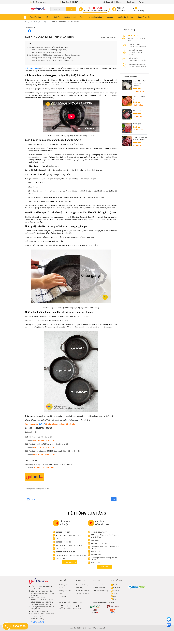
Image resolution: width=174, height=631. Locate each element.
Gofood (41, 424)
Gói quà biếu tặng (99, 588)
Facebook (116, 585)
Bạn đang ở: (71, 2)
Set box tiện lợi (70, 17)
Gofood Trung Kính (63, 542)
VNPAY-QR (62, 608)
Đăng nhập (121, 10)
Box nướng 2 (137, 124)
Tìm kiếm (70, 9)
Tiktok (115, 593)
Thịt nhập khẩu (35, 17)
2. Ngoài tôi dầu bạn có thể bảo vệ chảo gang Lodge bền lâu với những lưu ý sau (53, 55)
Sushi (82, 17)
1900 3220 (95, 8)
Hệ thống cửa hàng (39, 2)
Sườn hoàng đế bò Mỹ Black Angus (140, 138)
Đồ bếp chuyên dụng (126, 17)
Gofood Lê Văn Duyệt (99, 543)
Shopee (115, 599)
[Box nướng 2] (127, 128)
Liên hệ (61, 588)
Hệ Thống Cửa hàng (87, 513)
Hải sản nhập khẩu (53, 17)
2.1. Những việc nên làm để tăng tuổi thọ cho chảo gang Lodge (50, 58)
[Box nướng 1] (127, 114)
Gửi (114, 499)
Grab (114, 596)
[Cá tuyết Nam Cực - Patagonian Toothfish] (127, 85)
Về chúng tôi (108, 2)
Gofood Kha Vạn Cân (99, 532)
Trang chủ (28, 22)
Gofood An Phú (97, 555)
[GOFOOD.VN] (38, 9)
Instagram (116, 588)
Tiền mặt (69, 608)
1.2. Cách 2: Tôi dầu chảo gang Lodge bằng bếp (45, 52)
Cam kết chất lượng (82, 593)
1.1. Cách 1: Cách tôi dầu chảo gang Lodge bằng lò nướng (48, 50)
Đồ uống (110, 17)
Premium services (99, 585)
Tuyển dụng (62, 596)
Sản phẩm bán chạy (129, 77)
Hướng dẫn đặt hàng (83, 590)
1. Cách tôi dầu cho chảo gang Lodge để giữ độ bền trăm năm (47, 47)
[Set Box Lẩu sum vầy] (127, 101)
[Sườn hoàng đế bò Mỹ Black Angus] (127, 141)
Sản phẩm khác (144, 17)
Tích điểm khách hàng (100, 590)
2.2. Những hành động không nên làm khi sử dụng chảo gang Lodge (52, 60)
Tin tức (141, 2)
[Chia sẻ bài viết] (29, 31)
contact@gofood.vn (41, 611)
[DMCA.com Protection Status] (142, 587)
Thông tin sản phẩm (40, 22)
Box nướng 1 (137, 110)
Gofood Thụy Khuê (63, 532)
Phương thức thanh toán (125, 2)
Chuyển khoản (77, 608)
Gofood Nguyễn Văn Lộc (65, 552)
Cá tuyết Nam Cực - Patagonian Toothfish (140, 83)
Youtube (116, 590)
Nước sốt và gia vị (95, 17)
